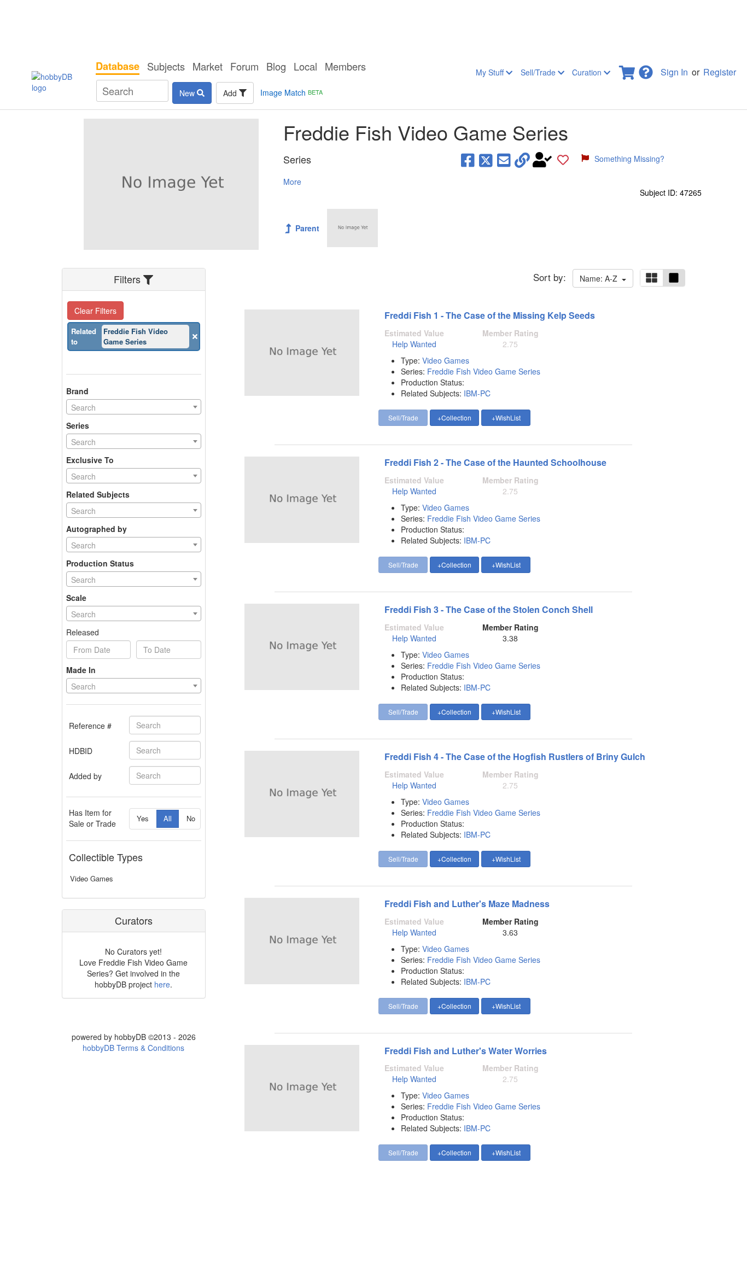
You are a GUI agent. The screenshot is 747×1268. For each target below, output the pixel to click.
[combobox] (133, 406)
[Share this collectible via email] (504, 160)
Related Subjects (98, 494)
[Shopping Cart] (628, 69)
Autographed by (96, 528)
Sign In (674, 72)
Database (117, 66)
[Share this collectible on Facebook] (468, 160)
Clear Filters (95, 310)
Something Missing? (629, 158)
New (188, 92)
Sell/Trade (539, 72)
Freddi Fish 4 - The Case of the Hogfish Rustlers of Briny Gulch (514, 756)
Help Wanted (414, 343)
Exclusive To (90, 459)
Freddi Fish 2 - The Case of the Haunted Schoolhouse (495, 462)
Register (719, 72)
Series (77, 425)
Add (231, 92)
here (162, 984)
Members (345, 66)
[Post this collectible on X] (486, 160)
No (190, 818)
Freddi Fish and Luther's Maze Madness (467, 903)
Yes (143, 818)
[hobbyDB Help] (646, 69)
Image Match (291, 92)
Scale (76, 597)
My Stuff (491, 72)
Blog (276, 66)
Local (305, 66)
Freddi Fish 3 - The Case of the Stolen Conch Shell (488, 609)
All (168, 818)
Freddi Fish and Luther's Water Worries (465, 1050)
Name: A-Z (601, 278)
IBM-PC (477, 393)
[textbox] (134, 407)
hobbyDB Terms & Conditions (133, 1047)
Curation (588, 72)
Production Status (100, 563)
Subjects (166, 66)
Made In (81, 669)
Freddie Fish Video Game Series (483, 371)
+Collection (454, 417)
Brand (77, 390)
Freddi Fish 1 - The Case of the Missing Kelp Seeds (489, 315)
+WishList (506, 417)
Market (207, 66)
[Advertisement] (373, 27)
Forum (244, 66)
